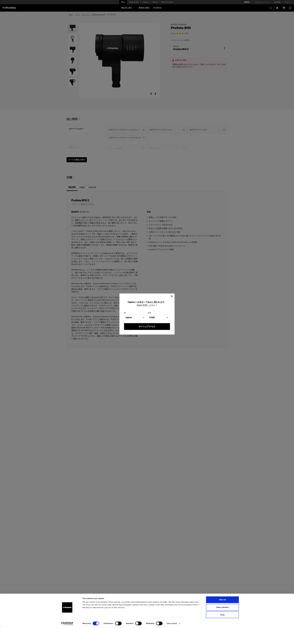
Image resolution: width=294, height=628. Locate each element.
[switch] (118, 623)
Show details (172, 623)
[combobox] (135, 317)
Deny (222, 615)
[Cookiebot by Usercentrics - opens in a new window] (67, 623)
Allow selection (222, 607)
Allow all (222, 600)
